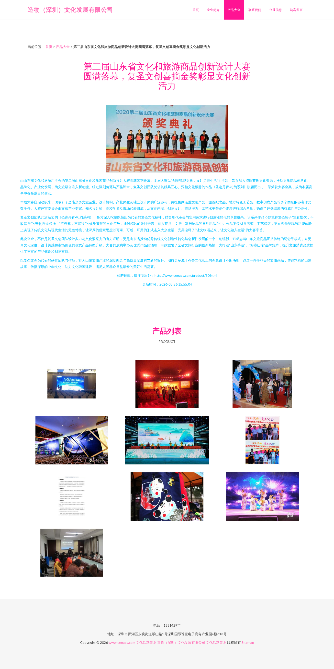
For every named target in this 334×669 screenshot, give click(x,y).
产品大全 (234, 10)
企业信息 (275, 10)
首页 (195, 10)
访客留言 (296, 10)
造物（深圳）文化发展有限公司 (70, 9)
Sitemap (248, 642)
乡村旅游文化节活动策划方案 (71, 497)
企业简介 (213, 10)
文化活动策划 (146, 642)
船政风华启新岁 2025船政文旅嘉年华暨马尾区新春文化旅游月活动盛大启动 (167, 440)
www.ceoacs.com (122, 642)
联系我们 (254, 10)
